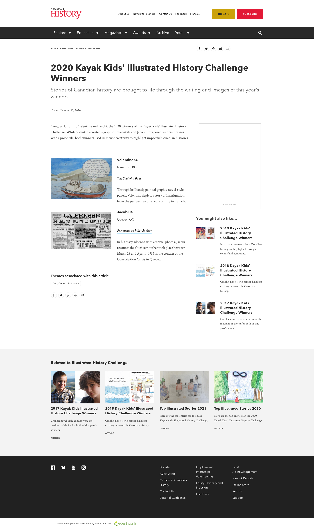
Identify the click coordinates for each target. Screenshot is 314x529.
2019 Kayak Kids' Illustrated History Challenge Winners (236, 233)
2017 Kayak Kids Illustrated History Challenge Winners (236, 308)
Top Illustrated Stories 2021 (183, 408)
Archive (162, 32)
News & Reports (242, 478)
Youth (180, 32)
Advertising (167, 473)
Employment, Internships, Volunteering (205, 471)
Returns (237, 491)
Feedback (181, 13)
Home (54, 48)
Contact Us (165, 13)
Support (237, 497)
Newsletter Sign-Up (144, 13)
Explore (60, 32)
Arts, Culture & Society (66, 283)
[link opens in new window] (124, 523)
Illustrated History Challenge (80, 48)
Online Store (240, 485)
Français (195, 13)
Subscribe (250, 14)
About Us (123, 13)
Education (86, 32)
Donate (224, 14)
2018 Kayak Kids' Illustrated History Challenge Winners (236, 270)
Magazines (113, 32)
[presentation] (205, 233)
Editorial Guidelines (173, 497)
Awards (140, 32)
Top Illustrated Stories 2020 (237, 408)
